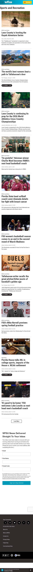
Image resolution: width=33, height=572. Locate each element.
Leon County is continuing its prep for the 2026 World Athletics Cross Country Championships (15, 117)
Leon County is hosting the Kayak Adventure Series (14, 34)
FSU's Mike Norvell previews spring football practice (14, 324)
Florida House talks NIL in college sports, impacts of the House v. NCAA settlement (15, 363)
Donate (28, 2)
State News (4, 357)
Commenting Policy (8, 546)
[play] (2, 570)
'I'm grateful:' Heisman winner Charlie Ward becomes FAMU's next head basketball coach (15, 161)
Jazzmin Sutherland (6, 125)
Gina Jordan (4, 38)
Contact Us (5, 536)
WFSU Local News (5, 30)
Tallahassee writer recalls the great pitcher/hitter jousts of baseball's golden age (15, 279)
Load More (16, 421)
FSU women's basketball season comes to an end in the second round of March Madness (16, 239)
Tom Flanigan (4, 77)
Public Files (5, 542)
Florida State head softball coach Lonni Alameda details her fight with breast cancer (15, 199)
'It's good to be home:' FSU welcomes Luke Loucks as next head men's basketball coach (16, 406)
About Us (5, 529)
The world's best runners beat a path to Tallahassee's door (16, 73)
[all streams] (31, 570)
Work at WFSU (6, 532)
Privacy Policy (6, 539)
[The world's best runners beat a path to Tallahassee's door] (16, 58)
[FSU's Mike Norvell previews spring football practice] (16, 309)
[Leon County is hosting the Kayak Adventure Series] (16, 19)
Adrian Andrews (5, 166)
